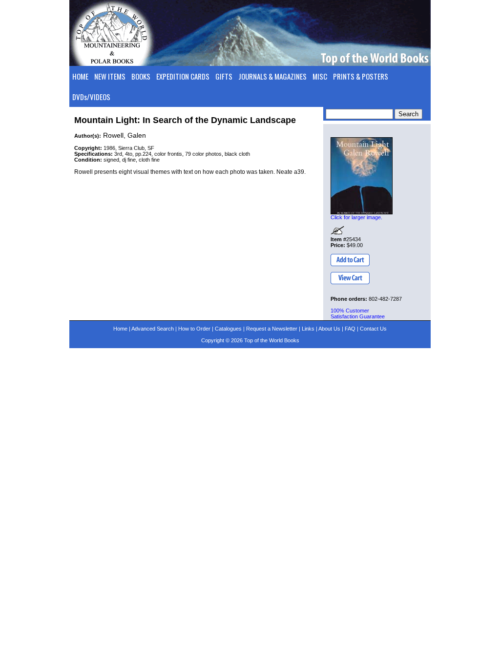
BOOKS (140, 76)
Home (120, 329)
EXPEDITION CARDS (182, 76)
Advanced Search (152, 329)
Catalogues (228, 329)
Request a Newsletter (271, 329)
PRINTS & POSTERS (360, 76)
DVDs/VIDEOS (91, 96)
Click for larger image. (356, 217)
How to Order (194, 329)
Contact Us (373, 329)
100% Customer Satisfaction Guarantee (358, 313)
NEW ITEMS (109, 76)
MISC (319, 76)
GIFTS (223, 76)
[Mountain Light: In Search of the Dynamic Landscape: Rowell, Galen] (362, 175)
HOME (80, 76)
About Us (329, 329)
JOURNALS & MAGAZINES (272, 76)
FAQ (350, 329)
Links (308, 329)
